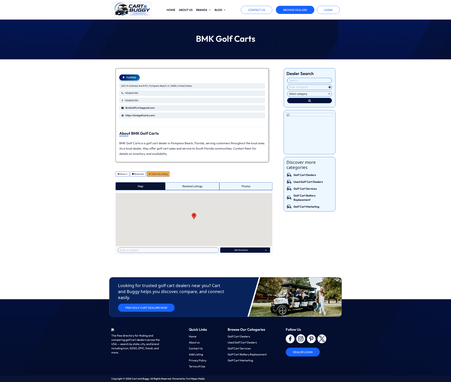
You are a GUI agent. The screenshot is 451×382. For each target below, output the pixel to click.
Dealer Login (303, 352)
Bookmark (139, 174)
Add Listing (196, 354)
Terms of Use (197, 366)
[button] (194, 216)
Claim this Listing (159, 174)
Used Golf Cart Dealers (308, 182)
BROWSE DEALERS (295, 10)
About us (186, 10)
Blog (218, 10)
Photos (246, 186)
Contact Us (196, 348)
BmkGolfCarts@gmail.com (140, 107)
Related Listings (192, 186)
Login (328, 10)
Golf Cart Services (305, 188)
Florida (131, 77)
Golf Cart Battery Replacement (247, 354)
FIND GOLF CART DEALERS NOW (146, 307)
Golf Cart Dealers (305, 175)
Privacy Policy (197, 360)
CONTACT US (256, 10)
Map (140, 186)
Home (171, 10)
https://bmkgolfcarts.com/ (140, 115)
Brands (201, 10)
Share (122, 174)
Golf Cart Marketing (306, 206)
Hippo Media (195, 378)
